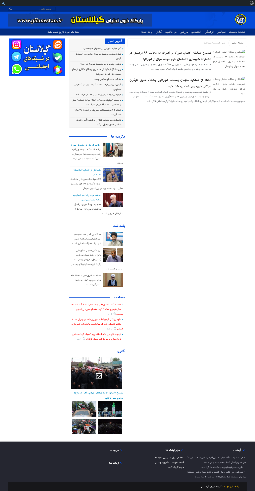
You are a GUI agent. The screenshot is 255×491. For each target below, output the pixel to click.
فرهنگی (209, 31)
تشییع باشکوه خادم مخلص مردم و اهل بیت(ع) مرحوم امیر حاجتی (98, 395)
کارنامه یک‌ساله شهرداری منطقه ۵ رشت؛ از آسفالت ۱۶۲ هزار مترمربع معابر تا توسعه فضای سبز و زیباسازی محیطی (97, 183)
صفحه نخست (237, 31)
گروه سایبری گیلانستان (211, 486)
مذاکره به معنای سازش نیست (107, 79)
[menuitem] (251, 3)
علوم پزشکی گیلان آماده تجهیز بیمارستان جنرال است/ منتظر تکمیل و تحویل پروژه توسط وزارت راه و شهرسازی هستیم (97, 324)
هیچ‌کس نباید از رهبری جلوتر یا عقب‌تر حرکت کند (98, 95)
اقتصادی (196, 31)
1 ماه (79, 339)
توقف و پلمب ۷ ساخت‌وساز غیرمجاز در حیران (100, 64)
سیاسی (221, 31)
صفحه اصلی (238, 43)
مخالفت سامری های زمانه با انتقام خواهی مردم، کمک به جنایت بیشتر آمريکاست (86, 280)
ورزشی (184, 31)
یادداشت (146, 31)
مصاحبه (119, 297)
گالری (159, 31)
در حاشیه (171, 31)
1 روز (110, 314)
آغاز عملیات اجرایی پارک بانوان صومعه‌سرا (102, 48)
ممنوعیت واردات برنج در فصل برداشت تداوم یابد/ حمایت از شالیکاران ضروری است (98, 208)
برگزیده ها (118, 136)
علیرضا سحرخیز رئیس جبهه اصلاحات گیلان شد (222, 467)
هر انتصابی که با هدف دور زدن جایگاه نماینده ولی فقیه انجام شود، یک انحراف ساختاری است (86, 238)
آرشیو (237, 450)
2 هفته (109, 328)
